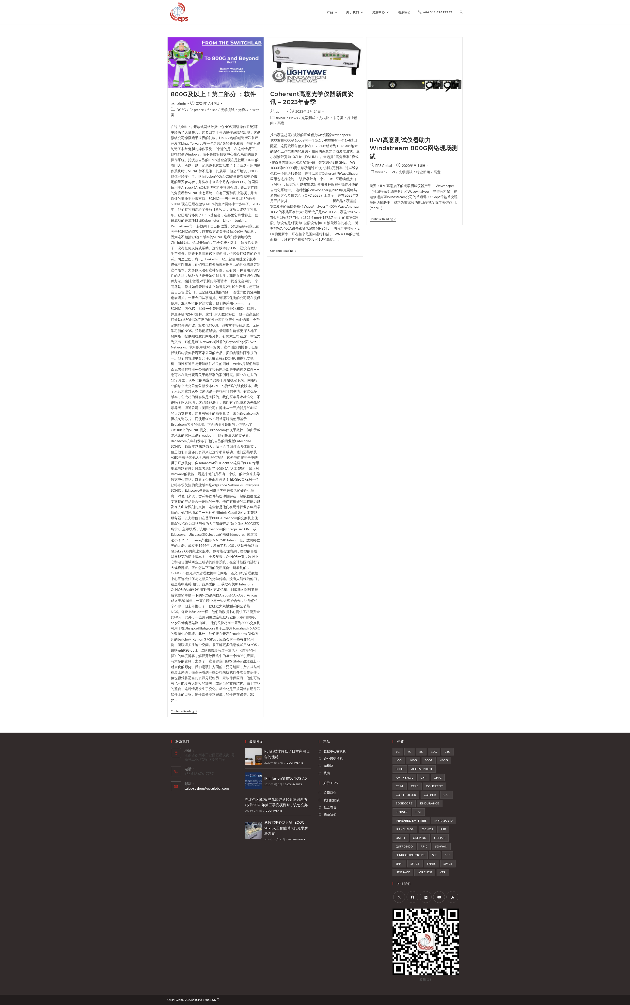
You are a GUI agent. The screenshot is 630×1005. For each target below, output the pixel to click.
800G (400, 769)
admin (181, 103)
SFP (447, 855)
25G (448, 752)
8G (421, 752)
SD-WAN (441, 846)
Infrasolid (443, 820)
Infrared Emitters (411, 820)
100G (413, 760)
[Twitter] (399, 897)
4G (410, 752)
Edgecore (196, 110)
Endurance (429, 803)
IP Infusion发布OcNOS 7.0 (285, 778)
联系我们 (330, 814)
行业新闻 (423, 172)
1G (398, 752)
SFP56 (431, 863)
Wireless (425, 872)
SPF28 (447, 863)
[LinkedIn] (426, 897)
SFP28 (414, 863)
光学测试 (228, 110)
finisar (212, 110)
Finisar (402, 812)
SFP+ (399, 863)
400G (444, 760)
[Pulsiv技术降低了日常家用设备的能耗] (253, 756)
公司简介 (330, 793)
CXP (446, 795)
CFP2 (437, 777)
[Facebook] (412, 897)
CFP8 (415, 786)
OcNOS (427, 829)
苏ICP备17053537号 (206, 1000)
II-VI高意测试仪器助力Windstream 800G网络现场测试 (414, 148)
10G (434, 752)
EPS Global (383, 165)
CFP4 (399, 786)
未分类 (338, 118)
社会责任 (330, 807)
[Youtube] (439, 897)
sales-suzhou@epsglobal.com (207, 788)
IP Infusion (405, 829)
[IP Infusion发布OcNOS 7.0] (253, 780)
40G (399, 760)
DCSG (181, 110)
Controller (406, 795)
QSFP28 (439, 838)
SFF (434, 855)
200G (429, 760)
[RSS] (452, 897)
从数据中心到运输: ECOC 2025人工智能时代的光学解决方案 (286, 827)
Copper (430, 795)
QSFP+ (400, 838)
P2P (443, 829)
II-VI (392, 172)
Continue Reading (184, 711)
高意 (280, 123)
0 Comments (295, 762)
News (293, 118)
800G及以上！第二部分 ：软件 (213, 94)
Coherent (434, 786)
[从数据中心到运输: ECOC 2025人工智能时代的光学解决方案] (253, 830)
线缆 (327, 773)
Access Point (422, 769)
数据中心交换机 (335, 751)
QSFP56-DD (404, 846)
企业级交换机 (333, 758)
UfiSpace (403, 872)
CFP (423, 777)
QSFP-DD (419, 838)
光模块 (243, 110)
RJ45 (424, 846)
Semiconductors (410, 855)
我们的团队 (332, 800)
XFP (442, 872)
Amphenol (404, 777)
